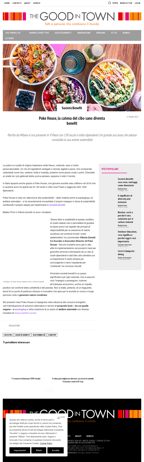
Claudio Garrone (125, 245)
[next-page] (51, 390)
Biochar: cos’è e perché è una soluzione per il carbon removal (125, 217)
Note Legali (89, 440)
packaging (20, 309)
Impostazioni (20, 450)
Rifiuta (39, 450)
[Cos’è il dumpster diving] (109, 256)
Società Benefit (72, 108)
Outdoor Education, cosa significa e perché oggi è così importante (127, 236)
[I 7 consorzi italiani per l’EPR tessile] (26, 361)
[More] (121, 149)
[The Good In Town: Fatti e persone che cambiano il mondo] (72, 19)
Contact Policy (73, 440)
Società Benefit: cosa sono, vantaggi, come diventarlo (128, 182)
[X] (58, 3)
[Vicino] (61, 417)
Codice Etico (103, 440)
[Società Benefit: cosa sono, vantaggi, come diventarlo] (109, 184)
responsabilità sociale (25, 313)
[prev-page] (46, 390)
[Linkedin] (54, 3)
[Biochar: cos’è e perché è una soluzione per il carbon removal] (109, 218)
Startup (52, 334)
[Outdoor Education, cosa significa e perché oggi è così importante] (109, 237)
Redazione (14, 325)
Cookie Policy (46, 443)
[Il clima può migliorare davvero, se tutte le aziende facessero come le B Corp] (73, 361)
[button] (113, 2)
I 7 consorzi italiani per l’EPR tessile (25, 378)
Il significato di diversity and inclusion (125, 199)
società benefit (57, 204)
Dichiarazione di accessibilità (79, 442)
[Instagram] (49, 3)
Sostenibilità (39, 334)
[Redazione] (5, 325)
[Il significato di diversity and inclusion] (109, 203)
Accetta (55, 450)
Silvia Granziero (124, 258)
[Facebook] (44, 3)
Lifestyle (8, 334)
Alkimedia (72, 452)
